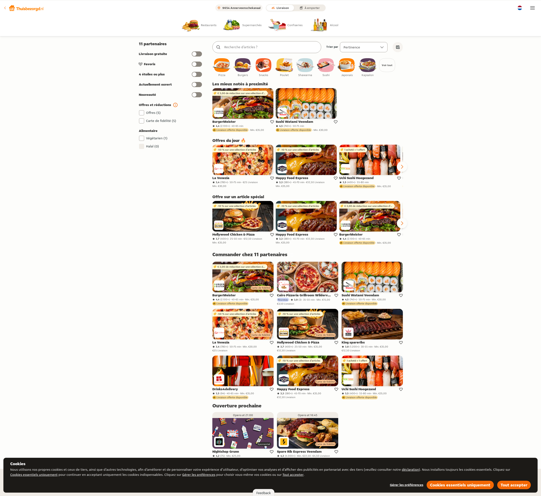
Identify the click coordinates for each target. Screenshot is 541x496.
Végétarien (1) (157, 138)
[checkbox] (221, 67)
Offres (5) (153, 112)
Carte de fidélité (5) (161, 121)
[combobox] (271, 47)
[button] (23, 7)
